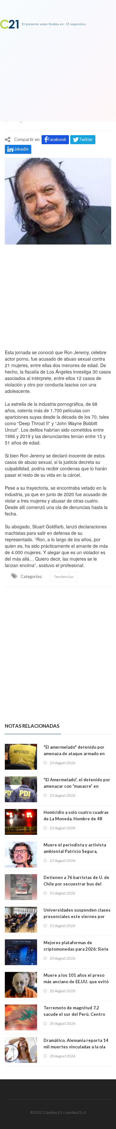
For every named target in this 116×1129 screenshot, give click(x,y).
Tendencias (64, 576)
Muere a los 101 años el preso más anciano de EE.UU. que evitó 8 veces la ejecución (76, 982)
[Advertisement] (58, 295)
